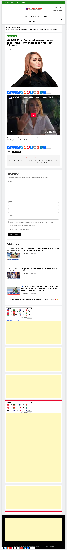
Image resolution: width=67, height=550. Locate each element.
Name (10, 201)
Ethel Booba (16, 152)
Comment (11, 181)
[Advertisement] (33, 332)
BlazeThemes (50, 546)
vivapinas (10, 49)
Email (10, 208)
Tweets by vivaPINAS (12, 320)
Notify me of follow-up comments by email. (22, 225)
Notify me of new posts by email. (19, 229)
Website (10, 215)
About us (32, 21)
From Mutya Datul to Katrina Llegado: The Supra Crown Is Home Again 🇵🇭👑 (33, 299)
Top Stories (23, 17)
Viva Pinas (25, 253)
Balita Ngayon (35, 17)
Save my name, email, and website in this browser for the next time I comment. (31, 222)
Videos (46, 17)
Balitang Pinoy (12, 36)
